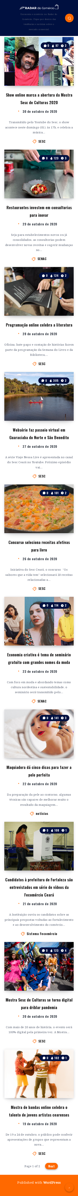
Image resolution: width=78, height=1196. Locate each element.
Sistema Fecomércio (42, 933)
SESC (42, 141)
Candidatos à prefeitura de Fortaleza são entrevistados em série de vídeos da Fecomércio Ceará (39, 887)
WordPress (52, 1182)
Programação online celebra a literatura (39, 325)
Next (51, 1166)
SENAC (42, 258)
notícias (42, 813)
